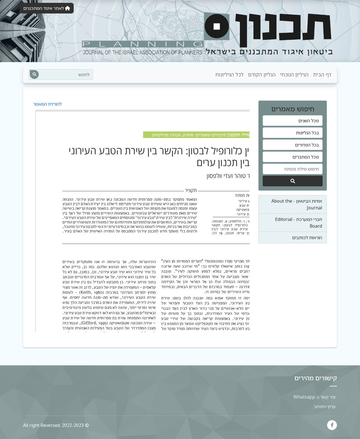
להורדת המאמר (47, 104)
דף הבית (322, 74)
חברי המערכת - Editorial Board (298, 222)
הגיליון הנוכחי (294, 74)
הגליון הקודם (262, 74)
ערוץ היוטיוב (325, 406)
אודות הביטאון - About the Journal (296, 204)
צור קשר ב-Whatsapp (314, 397)
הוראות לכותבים (307, 237)
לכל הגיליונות (229, 74)
